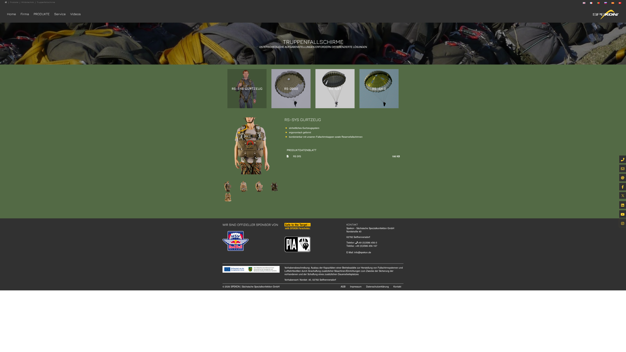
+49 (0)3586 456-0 (367, 242)
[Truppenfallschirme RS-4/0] (274, 186)
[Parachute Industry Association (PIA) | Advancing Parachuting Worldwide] (297, 244)
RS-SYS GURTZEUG (247, 88)
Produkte (42, 14)
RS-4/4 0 (379, 88)
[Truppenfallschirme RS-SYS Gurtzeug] (251, 145)
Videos (75, 14)
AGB (343, 286)
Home (11, 14)
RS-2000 (291, 88)
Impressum (356, 286)
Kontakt (397, 286)
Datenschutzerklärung (377, 286)
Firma (25, 14)
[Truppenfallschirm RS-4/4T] (228, 196)
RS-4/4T (335, 88)
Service (60, 14)
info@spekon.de (362, 252)
